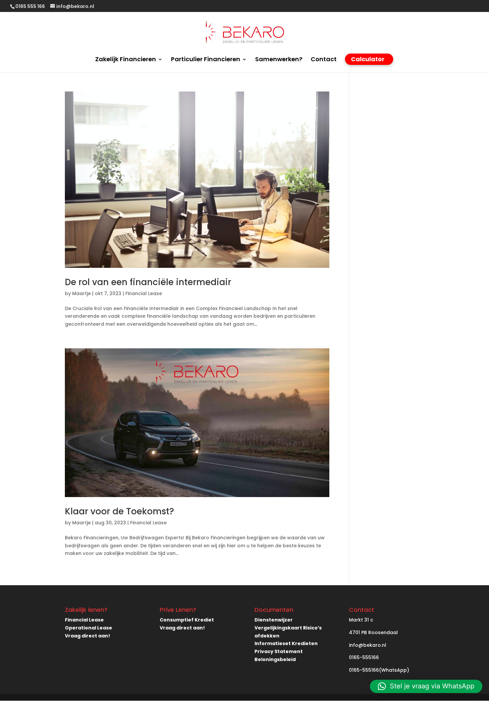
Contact (324, 60)
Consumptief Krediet (187, 619)
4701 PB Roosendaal (373, 632)
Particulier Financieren (205, 60)
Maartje (81, 293)
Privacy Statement (278, 651)
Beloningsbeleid (275, 659)
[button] (426, 686)
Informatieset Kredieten (286, 643)
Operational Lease (88, 627)
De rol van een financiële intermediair (148, 282)
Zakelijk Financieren (125, 60)
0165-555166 (364, 657)
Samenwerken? (278, 60)
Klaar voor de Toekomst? (119, 511)
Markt (356, 619)
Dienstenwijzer (273, 619)
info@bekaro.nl (367, 645)
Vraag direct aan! (87, 635)
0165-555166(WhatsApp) (379, 670)
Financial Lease (143, 293)
